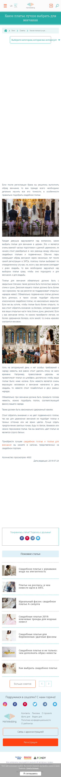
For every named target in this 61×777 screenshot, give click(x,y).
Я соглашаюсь (30, 773)
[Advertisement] (30, 151)
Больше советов (22, 683)
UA (11, 5)
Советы (22, 30)
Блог (13, 30)
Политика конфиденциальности (36, 720)
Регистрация (30, 742)
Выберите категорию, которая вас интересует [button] (31, 39)
